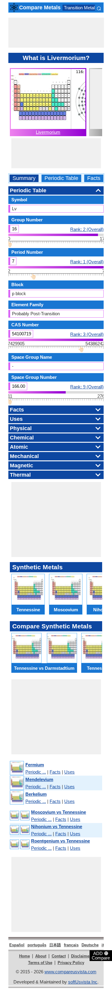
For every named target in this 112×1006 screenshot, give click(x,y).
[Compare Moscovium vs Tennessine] (19, 816)
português (36, 945)
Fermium (34, 764)
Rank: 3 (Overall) (87, 334)
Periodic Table (61, 178)
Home (24, 956)
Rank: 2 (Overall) (87, 229)
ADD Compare (101, 955)
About (40, 956)
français (71, 945)
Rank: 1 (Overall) (87, 261)
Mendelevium (39, 779)
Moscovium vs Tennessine (58, 812)
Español (16, 945)
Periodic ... (35, 771)
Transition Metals (80, 7)
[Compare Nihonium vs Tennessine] (19, 830)
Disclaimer (81, 956)
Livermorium (48, 132)
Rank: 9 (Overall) (87, 386)
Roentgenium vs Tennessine (60, 840)
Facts (93, 178)
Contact (59, 956)
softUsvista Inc (82, 981)
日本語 (55, 945)
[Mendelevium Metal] (16, 783)
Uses (69, 771)
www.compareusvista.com (70, 971)
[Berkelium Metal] (16, 797)
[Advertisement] (56, 33)
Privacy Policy (71, 962)
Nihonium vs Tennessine (56, 826)
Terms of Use (40, 962)
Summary (24, 178)
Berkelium (36, 794)
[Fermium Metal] (16, 768)
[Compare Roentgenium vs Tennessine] (19, 844)
